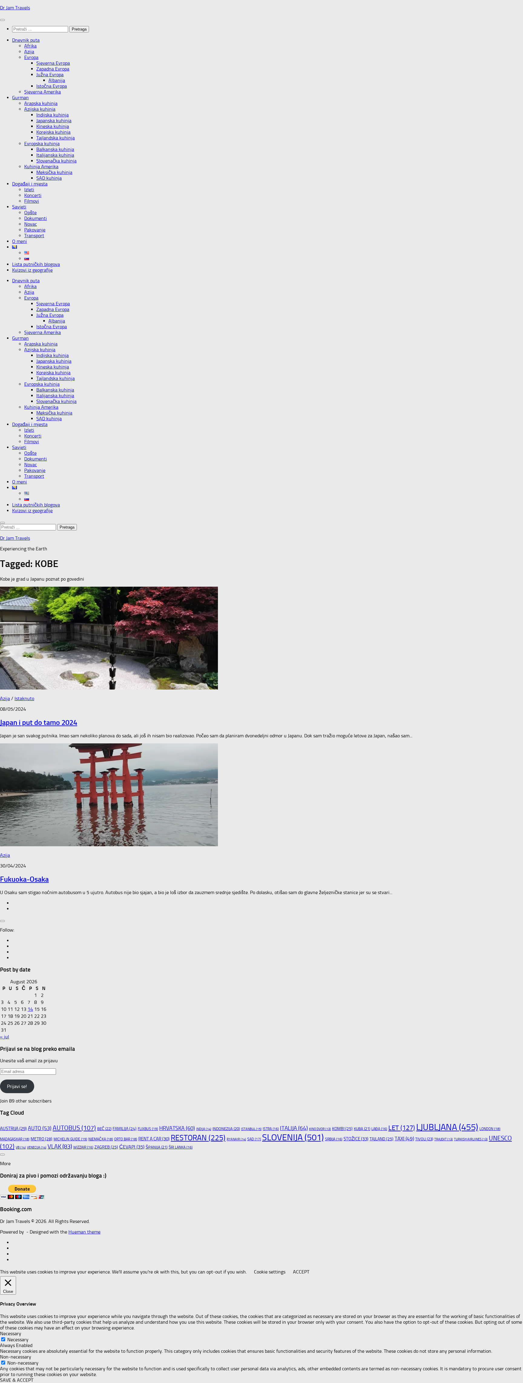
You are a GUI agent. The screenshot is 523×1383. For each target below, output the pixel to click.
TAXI (404, 1139)
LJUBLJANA (447, 1127)
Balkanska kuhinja (55, 149)
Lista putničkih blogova (36, 264)
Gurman (20, 97)
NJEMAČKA (100, 1139)
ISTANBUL (251, 1129)
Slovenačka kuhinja (56, 161)
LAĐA (379, 1129)
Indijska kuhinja (52, 115)
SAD (254, 1139)
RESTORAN (198, 1137)
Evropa (31, 57)
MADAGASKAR (14, 1139)
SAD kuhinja (49, 178)
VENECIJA (36, 1147)
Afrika (30, 46)
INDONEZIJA (226, 1128)
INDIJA (203, 1129)
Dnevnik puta (26, 40)
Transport (34, 235)
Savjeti (19, 207)
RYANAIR (236, 1139)
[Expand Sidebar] (2, 921)
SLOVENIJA (293, 1137)
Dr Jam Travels (15, 8)
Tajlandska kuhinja (55, 138)
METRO (41, 1139)
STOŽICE (356, 1139)
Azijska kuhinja (39, 109)
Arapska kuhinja (41, 103)
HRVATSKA (177, 1128)
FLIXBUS (148, 1128)
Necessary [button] (10, 1333)
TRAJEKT (443, 1139)
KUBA (362, 1128)
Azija (29, 51)
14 (30, 1009)
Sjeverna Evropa (53, 63)
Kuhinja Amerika (41, 166)
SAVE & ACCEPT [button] (16, 1380)
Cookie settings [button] (269, 1272)
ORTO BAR (125, 1139)
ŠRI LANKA (180, 1147)
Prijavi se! (17, 1086)
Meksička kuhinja (54, 172)
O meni (19, 241)
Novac (30, 224)
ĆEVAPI (131, 1147)
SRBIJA (333, 1139)
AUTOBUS (74, 1128)
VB (21, 1147)
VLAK (60, 1146)
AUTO (39, 1128)
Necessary (17, 1339)
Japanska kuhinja (53, 120)
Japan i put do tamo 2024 (38, 722)
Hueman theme (84, 1232)
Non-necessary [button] (15, 1357)
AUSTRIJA (13, 1128)
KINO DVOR (320, 1129)
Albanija (56, 80)
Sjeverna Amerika (42, 92)
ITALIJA (294, 1128)
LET (401, 1128)
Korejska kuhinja (53, 132)
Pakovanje (34, 230)
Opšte (30, 212)
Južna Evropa (50, 74)
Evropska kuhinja (42, 143)
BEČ (104, 1128)
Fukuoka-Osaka (24, 879)
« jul (4, 1037)
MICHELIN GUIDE (70, 1139)
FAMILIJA (125, 1128)
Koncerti (32, 195)
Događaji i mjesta (30, 184)
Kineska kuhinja (52, 126)
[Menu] (2, 20)
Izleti (29, 189)
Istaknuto (24, 698)
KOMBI (342, 1128)
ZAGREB (106, 1147)
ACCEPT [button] (301, 1272)
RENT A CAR (153, 1139)
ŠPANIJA (156, 1147)
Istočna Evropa (51, 86)
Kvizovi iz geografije (32, 270)
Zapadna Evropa (52, 69)
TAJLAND (381, 1139)
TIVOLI (424, 1138)
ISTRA (271, 1129)
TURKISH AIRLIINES (471, 1139)
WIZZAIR (83, 1147)
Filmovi (31, 201)
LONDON (489, 1129)
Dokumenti (35, 218)
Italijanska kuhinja (55, 155)
